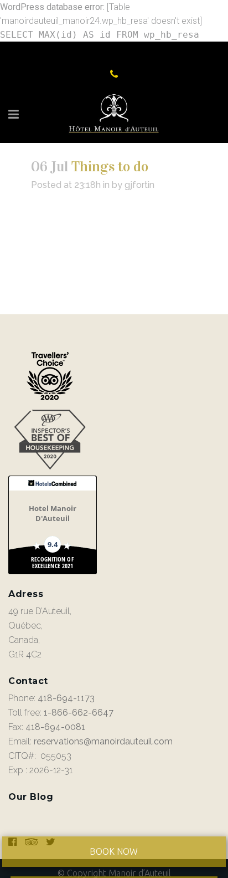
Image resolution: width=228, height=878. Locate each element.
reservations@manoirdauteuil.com (103, 741)
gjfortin (139, 185)
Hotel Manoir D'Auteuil (52, 513)
